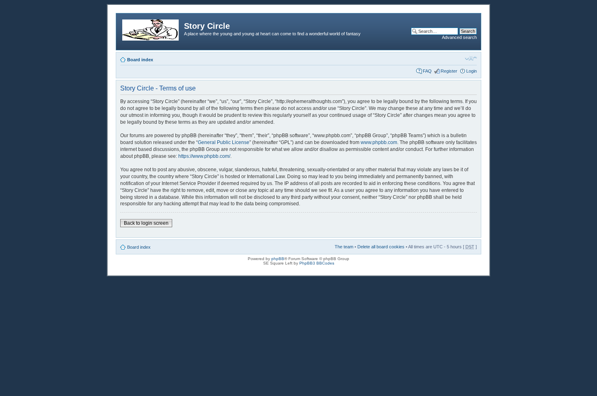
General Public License (223, 142)
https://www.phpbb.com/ (204, 156)
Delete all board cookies (380, 246)
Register (449, 71)
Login (471, 71)
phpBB (277, 258)
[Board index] (151, 28)
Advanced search (459, 37)
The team (344, 246)
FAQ (427, 71)
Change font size (471, 58)
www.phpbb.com (379, 142)
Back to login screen (146, 223)
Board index (140, 59)
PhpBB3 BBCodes (316, 263)
